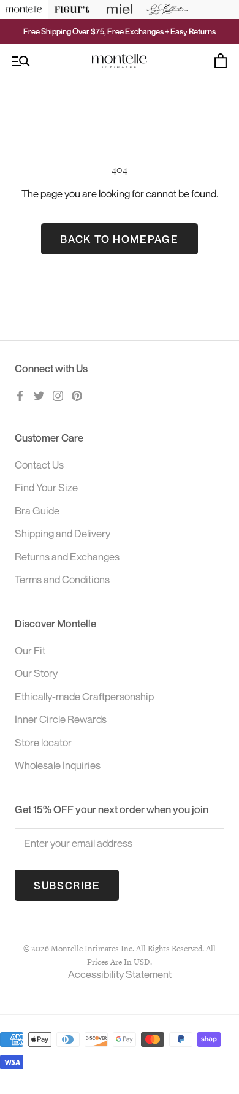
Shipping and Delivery (62, 533)
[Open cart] (220, 60)
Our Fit (30, 650)
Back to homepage (119, 238)
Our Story (36, 673)
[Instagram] (58, 395)
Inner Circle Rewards (61, 719)
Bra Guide (37, 510)
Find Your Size (46, 487)
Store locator (43, 742)
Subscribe (67, 885)
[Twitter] (39, 395)
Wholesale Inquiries (58, 765)
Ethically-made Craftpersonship (84, 696)
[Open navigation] (21, 61)
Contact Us (39, 464)
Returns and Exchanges (67, 556)
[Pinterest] (77, 395)
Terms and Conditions (62, 579)
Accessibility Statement (120, 974)
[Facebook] (20, 395)
